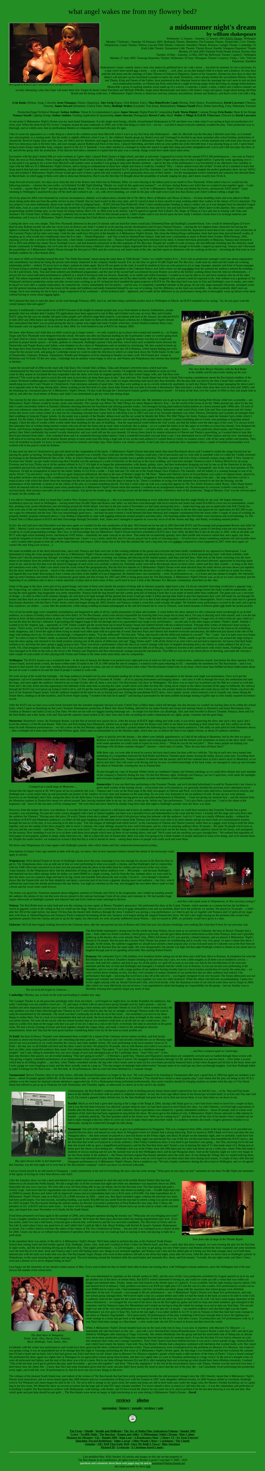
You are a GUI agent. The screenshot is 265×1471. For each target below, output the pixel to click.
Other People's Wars (145, 1440)
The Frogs (76, 1431)
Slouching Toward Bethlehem (93, 1440)
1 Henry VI (167, 1437)
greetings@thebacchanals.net (168, 1463)
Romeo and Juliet (128, 1434)
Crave (74, 1434)
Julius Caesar (122, 1440)
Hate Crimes (187, 1434)
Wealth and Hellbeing (108, 1431)
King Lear (125, 1437)
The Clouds (182, 1440)
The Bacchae (107, 1434)
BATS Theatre (234, 38)
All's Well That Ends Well (113, 1444)
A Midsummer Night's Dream (159, 1434)
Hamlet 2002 (188, 1431)
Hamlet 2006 (109, 1437)
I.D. (97, 1437)
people (137, 1408)
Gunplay (90, 1444)
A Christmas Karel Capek (147, 1447)
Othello (88, 1431)
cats (160, 1408)
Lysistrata (123, 1447)
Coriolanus (166, 1440)
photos (143, 1400)
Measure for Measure (80, 1437)
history (124, 1408)
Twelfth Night (88, 1434)
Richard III (108, 1447)
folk (148, 1466)
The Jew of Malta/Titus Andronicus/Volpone (151, 1431)
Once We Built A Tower (145, 1444)
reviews (123, 1400)
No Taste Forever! (187, 1437)
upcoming (109, 1408)
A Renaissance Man (146, 1437)
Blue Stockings (171, 1444)
